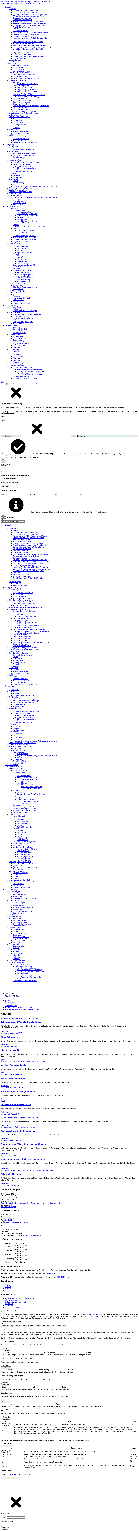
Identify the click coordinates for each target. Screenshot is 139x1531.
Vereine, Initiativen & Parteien (27, 849)
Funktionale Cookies (34, 1325)
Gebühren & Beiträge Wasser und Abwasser (33, 631)
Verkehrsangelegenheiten (26, 968)
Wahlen (16, 677)
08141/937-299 (62, 1277)
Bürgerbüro (17, 726)
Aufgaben (16, 693)
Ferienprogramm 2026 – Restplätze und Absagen (23, 1144)
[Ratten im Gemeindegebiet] (11, 1074)
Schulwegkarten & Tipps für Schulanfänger (21, 1022)
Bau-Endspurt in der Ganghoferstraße (18, 1091)
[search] (15, 384)
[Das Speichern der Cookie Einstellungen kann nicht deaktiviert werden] (1, 1383)
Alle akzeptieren (6, 1321)
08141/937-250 (9, 1220)
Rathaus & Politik (15, 589)
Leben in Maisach (15, 766)
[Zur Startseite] (20, 3)
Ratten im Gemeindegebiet (13, 1078)
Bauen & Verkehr (15, 917)
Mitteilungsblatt (22, 754)
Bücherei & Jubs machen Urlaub (16, 1105)
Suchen (3, 384)
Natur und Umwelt (19, 895)
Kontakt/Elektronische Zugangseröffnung (19, 1298)
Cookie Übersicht (7, 1325)
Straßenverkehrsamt (20, 964)
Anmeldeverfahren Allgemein (31, 787)
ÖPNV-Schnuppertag (10, 1037)
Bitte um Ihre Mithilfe (10, 1050)
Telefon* (81, 494)
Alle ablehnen (17, 1321)
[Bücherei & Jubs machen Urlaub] (3, 1101)
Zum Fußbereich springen (41, 2)
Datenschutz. (27, 1474)
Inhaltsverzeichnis (11, 1300)
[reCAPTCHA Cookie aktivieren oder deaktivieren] (1, 1417)
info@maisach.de (12, 1222)
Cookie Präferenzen (93, 1314)
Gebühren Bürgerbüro (25, 620)
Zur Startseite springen (9, 2)
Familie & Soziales (20, 770)
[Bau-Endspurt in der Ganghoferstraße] (12, 1087)
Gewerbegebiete (19, 929)
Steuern (20, 615)
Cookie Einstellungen (12, 1307)
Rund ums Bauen (19, 920)
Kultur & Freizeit (19, 816)
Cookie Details (6, 1350)
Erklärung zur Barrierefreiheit (15, 1302)
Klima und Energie (19, 902)
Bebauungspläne (19, 946)
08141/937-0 (11, 1218)
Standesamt (17, 734)
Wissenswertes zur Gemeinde (24, 882)
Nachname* (31, 494)
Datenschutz (9, 1305)
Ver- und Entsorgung (20, 873)
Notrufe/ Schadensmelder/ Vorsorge (26, 701)
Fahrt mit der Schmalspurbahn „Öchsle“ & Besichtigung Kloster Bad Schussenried (30, 1203)
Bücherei (20, 820)
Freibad (20, 831)
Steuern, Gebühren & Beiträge (24, 611)
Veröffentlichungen (20, 750)
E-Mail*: (4, 1517)
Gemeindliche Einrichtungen (23, 655)
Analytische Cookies (48, 1325)
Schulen (20, 792)
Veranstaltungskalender (25, 715)
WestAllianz (17, 669)
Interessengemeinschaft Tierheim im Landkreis (23, 1159)
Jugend (19, 798)
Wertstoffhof (9, 1289)
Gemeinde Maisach (12, 995)
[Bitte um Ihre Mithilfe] (9, 1046)
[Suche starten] (26, 384)
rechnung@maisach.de (33, 1235)
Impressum (9, 1304)
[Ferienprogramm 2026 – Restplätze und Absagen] (12, 1140)
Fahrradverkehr (26, 975)
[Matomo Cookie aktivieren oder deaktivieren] (1, 1444)
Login (3, 519)
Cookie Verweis (61, 1325)
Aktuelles (16, 530)
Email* (56, 494)
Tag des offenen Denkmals (13, 1065)
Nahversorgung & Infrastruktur (24, 863)
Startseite (12, 527)
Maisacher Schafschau (9, 1198)
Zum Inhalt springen (24, 2)
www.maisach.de (25, 1222)
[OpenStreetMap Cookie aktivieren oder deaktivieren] (1, 1400)
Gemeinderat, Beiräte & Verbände (25, 602)
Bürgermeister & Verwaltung (23, 593)
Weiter (3, 420)
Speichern (16, 1478)
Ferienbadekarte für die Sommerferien (18, 1131)
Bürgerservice (14, 688)
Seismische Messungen (12, 1174)
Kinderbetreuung (23, 774)
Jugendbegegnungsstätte (30, 801)
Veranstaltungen (19, 583)
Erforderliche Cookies (20, 1325)
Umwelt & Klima (15, 891)
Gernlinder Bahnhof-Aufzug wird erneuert (20, 1118)
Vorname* (4, 494)
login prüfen (5, 486)
